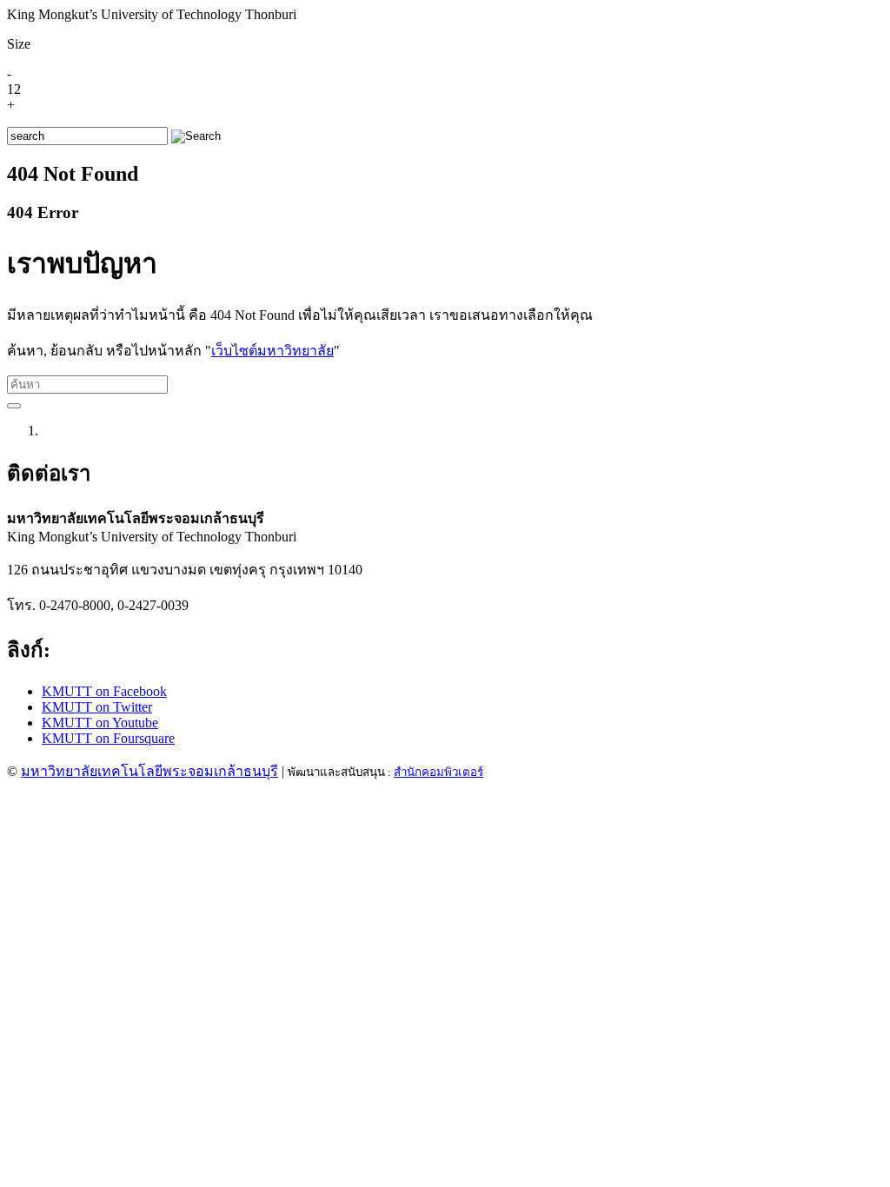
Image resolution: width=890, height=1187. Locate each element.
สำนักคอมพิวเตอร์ (438, 772)
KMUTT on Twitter (97, 707)
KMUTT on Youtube (100, 722)
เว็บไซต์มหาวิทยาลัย (272, 350)
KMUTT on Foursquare (108, 738)
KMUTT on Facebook (104, 691)
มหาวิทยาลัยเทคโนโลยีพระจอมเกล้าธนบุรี (149, 771)
